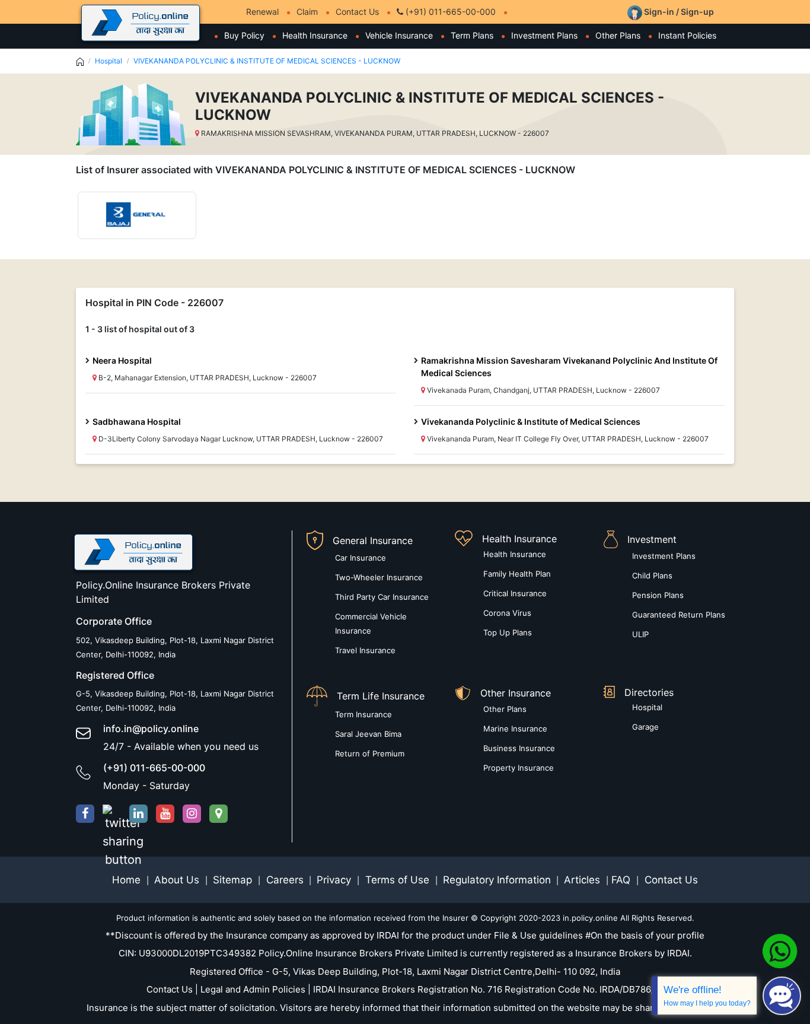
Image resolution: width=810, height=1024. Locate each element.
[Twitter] (112, 813)
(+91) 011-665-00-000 (449, 12)
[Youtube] (165, 813)
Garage (645, 727)
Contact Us (357, 12)
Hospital (108, 60)
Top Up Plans (507, 632)
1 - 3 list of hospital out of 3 (139, 329)
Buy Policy (244, 35)
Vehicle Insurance (399, 35)
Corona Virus (507, 613)
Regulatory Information (497, 880)
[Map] (218, 813)
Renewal (262, 12)
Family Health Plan (517, 573)
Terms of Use (397, 880)
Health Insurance (314, 35)
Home (127, 880)
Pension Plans (658, 595)
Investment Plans (544, 35)
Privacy (335, 880)
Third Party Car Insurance (382, 597)
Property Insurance (518, 767)
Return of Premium (369, 753)
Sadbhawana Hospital (137, 421)
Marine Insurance (515, 728)
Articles (583, 880)
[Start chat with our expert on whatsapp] (780, 950)
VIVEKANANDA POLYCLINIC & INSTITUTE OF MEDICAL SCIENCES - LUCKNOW (266, 60)
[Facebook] (85, 813)
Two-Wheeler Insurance (379, 577)
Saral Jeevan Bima (368, 734)
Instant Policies (687, 35)
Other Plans (617, 35)
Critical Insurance (515, 593)
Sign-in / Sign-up (678, 12)
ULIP (640, 634)
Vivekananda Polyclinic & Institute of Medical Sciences (530, 421)
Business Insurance (519, 748)
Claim (307, 12)
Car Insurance (360, 557)
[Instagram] (192, 813)
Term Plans (472, 35)
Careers (283, 880)
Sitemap (234, 880)
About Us (178, 880)
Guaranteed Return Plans (678, 614)
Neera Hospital (122, 360)
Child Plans (652, 575)
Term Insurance (363, 714)
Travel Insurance (365, 650)
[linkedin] (138, 813)
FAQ (622, 880)
